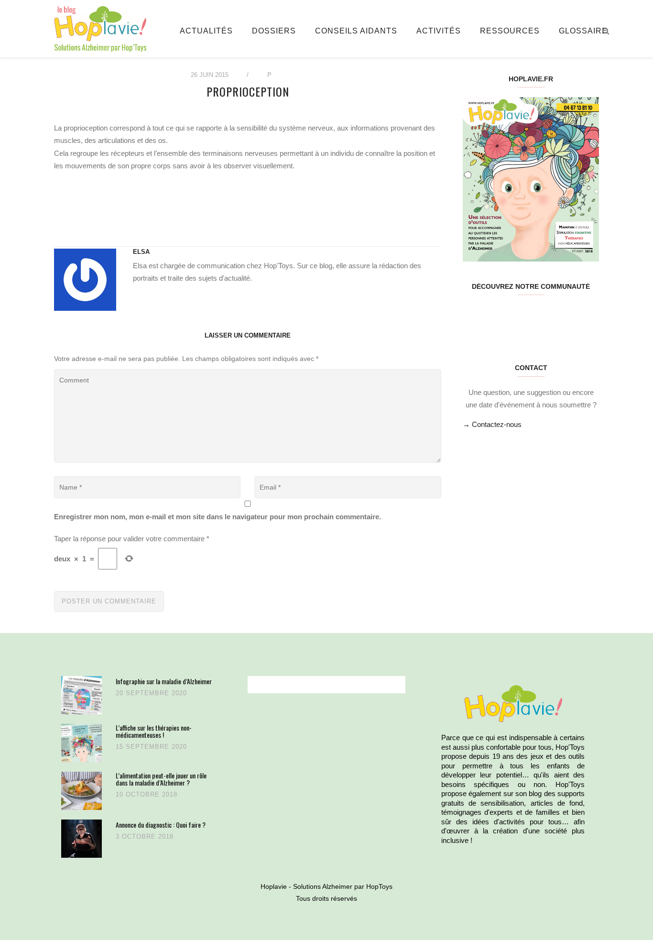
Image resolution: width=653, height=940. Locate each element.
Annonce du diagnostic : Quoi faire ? (161, 824)
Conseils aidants (356, 31)
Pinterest (519, 316)
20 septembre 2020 (151, 693)
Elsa (141, 251)
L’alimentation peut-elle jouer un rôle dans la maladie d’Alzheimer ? (161, 779)
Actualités (206, 31)
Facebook (474, 316)
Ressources (510, 31)
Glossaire (583, 31)
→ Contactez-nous (492, 424)
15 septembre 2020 (151, 746)
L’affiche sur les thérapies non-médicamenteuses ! (154, 731)
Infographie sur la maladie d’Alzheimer (164, 681)
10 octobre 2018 (146, 794)
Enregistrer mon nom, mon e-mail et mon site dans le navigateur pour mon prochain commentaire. (217, 517)
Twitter (496, 316)
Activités (438, 31)
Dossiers (274, 31)
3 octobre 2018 (145, 836)
